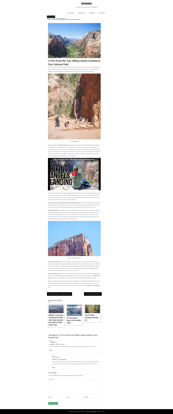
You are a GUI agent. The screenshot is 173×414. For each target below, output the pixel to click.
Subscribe (92, 13)
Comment (51, 379)
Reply (50, 350)
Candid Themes (100, 411)
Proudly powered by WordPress (77, 411)
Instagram (89, 285)
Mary (53, 342)
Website (86, 397)
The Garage (101, 13)
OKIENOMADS (86, 3)
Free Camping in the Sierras (92, 294)
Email (68, 397)
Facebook (96, 285)
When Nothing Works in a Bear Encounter (60, 294)
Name (50, 397)
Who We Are (81, 13)
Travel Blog (71, 13)
